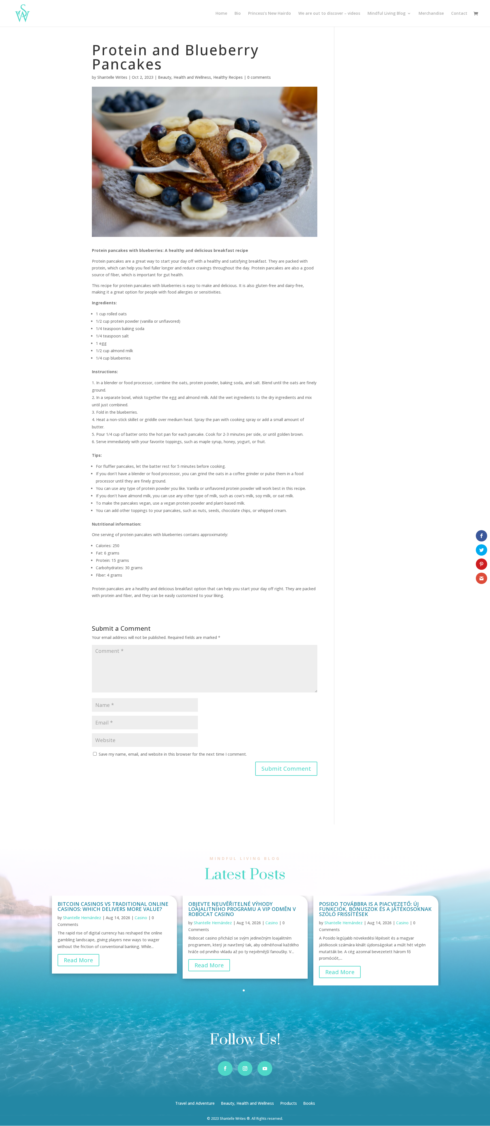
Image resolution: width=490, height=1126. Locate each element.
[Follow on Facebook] (225, 1068)
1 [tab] (244, 990)
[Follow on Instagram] (245, 1068)
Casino (141, 917)
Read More (78, 960)
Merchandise (431, 13)
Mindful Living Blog (386, 13)
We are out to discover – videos (329, 13)
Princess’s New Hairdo (269, 13)
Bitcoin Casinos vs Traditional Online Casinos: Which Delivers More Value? (113, 906)
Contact (459, 13)
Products (288, 1103)
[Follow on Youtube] (264, 1068)
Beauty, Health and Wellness (184, 77)
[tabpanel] (114, 935)
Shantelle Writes (112, 77)
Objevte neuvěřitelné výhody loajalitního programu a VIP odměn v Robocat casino (242, 908)
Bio (238, 13)
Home (221, 13)
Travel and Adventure (195, 1103)
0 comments (259, 77)
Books (309, 1103)
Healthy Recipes (228, 77)
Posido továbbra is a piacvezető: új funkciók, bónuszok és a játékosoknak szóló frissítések (375, 908)
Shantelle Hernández (82, 917)
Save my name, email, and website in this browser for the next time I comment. (173, 754)
